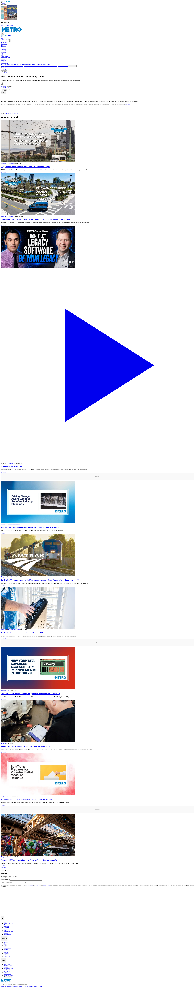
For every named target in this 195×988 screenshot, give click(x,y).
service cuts (7, 113)
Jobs (27, 64)
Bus (2, 36)
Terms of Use (11, 986)
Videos (12, 64)
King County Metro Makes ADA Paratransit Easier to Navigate (25, 167)
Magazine (3, 64)
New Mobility (4, 48)
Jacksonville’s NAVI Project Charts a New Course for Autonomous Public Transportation (35, 219)
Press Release (41, 66)
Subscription (4, 66)
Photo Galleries (18, 64)
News (11, 1)
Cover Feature (6, 1)
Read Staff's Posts (5, 87)
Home (2, 72)
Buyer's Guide (46, 64)
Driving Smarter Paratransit (12, 466)
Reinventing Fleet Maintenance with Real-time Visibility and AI (25, 746)
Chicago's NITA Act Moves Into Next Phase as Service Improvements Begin (30, 860)
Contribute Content (33, 66)
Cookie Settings (72, 66)
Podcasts (24, 64)
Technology (3, 59)
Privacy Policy (54, 66)
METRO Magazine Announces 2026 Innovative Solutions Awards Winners (29, 527)
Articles (14, 1)
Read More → (4, 172)
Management (4, 42)
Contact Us (48, 66)
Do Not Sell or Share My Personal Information (32, 986)
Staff (9, 690)
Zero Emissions (4, 61)
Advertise (17, 66)
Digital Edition (9, 25)
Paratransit (3, 50)
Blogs (9, 64)
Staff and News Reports (14, 524)
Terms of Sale (17, 986)
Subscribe (3, 25)
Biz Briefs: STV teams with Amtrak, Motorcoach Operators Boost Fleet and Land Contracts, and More (41, 580)
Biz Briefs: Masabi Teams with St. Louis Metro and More (23, 633)
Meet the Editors (11, 66)
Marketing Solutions (24, 66)
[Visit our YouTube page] (6, 873)
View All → (3, 867)
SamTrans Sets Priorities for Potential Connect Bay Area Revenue (26, 799)
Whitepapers (36, 64)
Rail (2, 53)
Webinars (30, 64)
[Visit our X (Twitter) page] (4, 873)
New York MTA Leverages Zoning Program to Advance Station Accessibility (30, 694)
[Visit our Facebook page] (1, 873)
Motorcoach (3, 45)
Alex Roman (11, 163)
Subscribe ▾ (3, 4)
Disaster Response (5, 39)
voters (11, 113)
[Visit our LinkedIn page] (3, 873)
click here (127, 104)
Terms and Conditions (63, 66)
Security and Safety (5, 56)
